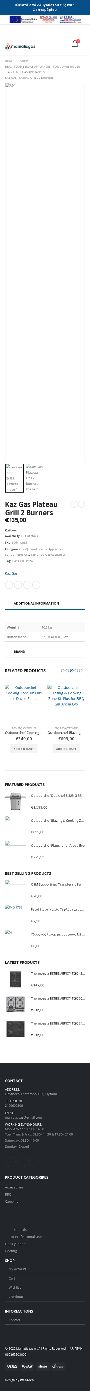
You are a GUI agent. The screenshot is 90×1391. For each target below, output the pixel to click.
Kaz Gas (11, 573)
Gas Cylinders (15, 1243)
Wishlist (15, 1287)
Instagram (34, 1162)
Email (36, 585)
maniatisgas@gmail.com (23, 1117)
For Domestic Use (17, 554)
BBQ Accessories (27, 728)
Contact (14, 1320)
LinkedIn (27, 585)
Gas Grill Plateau (23, 561)
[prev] (74, 504)
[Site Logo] (20, 46)
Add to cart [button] (24, 749)
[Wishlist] (80, 37)
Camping (11, 1201)
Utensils (20, 1229)
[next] (81, 504)
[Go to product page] (23, 704)
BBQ (25, 549)
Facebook (9, 585)
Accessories (14, 1187)
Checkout (16, 1296)
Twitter (18, 585)
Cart (12, 1278)
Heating (11, 1250)
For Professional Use (26, 1236)
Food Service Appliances (46, 549)
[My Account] (69, 37)
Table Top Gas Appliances (48, 554)
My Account (17, 1269)
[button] (8, 36)
